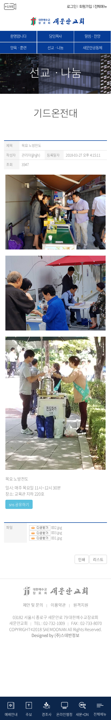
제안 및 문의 (33, 605)
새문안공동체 (92, 47)
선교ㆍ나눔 (55, 47)
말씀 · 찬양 (92, 36)
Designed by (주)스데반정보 (55, 635)
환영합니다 (18, 36)
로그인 (72, 6)
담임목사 (55, 36)
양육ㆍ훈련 (18, 47)
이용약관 (58, 605)
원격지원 (80, 605)
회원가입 (85, 6)
